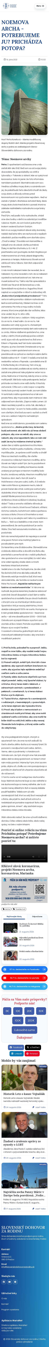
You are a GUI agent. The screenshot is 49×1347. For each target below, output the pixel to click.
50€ (41, 1011)
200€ (31, 1020)
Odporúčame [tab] (37, 916)
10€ (18, 1011)
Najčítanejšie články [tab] (14, 916)
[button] (6, 909)
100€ (18, 1020)
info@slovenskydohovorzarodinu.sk (17, 1267)
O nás (4, 1298)
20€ (29, 1011)
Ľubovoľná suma (24, 1030)
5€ (7, 1011)
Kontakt (5, 1304)
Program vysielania (10, 1309)
